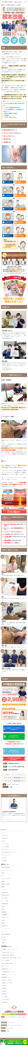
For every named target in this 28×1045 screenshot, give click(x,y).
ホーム (3, 833)
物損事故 (4, 988)
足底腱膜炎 (5, 915)
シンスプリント (6, 928)
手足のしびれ (5, 917)
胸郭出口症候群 (6, 884)
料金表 (3, 841)
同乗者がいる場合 (6, 980)
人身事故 (4, 985)
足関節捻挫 (5, 926)
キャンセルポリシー (7, 855)
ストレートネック (6, 870)
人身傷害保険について (7, 971)
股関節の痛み (5, 903)
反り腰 (3, 937)
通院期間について (6, 977)
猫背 (3, 942)
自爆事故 (4, 994)
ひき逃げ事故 (5, 999)
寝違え (3, 881)
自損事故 (4, 991)
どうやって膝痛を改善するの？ (12, 107)
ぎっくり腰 (5, 901)
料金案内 (6, 115)
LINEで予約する (14, 736)
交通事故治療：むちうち (8, 952)
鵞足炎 (3, 906)
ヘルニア (4, 890)
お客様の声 (5, 838)
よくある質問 (5, 846)
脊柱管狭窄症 (5, 895)
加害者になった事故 (7, 983)
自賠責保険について (7, 969)
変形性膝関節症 (6, 934)
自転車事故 (5, 1002)
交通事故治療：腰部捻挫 (8, 955)
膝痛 (3, 909)
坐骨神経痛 (5, 892)
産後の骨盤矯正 (6, 867)
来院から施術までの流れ (10, 113)
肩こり (3, 876)
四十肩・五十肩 (6, 878)
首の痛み (4, 940)
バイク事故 (5, 997)
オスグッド (5, 931)
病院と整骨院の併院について (9, 963)
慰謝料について (6, 974)
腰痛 (3, 887)
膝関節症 (4, 912)
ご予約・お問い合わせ (10, 117)
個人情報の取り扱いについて (9, 852)
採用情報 (4, 860)
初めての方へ (5, 835)
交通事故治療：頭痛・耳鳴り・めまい (12, 958)
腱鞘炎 (3, 923)
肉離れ (3, 920)
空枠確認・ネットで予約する (14, 728)
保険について (5, 966)
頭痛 (3, 873)
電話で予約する (14, 751)
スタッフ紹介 (5, 844)
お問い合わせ (5, 849)
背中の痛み (5, 898)
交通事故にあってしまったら (9, 949)
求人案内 (4, 858)
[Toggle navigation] (25, 2)
